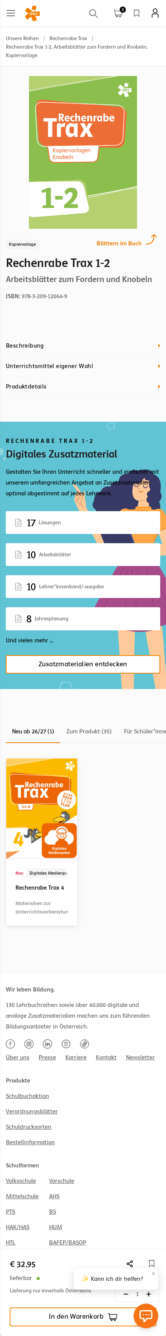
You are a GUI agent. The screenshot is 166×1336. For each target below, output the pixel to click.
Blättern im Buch (119, 243)
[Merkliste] (136, 13)
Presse (47, 1057)
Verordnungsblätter (32, 1111)
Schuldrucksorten (28, 1126)
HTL (10, 1242)
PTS (10, 1211)
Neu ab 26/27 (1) (33, 731)
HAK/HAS (17, 1227)
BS (52, 1211)
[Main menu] (10, 13)
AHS (54, 1196)
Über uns (17, 1057)
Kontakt (106, 1057)
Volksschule (21, 1180)
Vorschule (61, 1180)
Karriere (75, 1057)
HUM (55, 1227)
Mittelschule (22, 1196)
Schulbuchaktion (27, 1096)
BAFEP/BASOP (67, 1242)
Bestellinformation (30, 1142)
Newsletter (140, 1057)
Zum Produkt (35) (89, 731)
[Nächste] (130, 1263)
